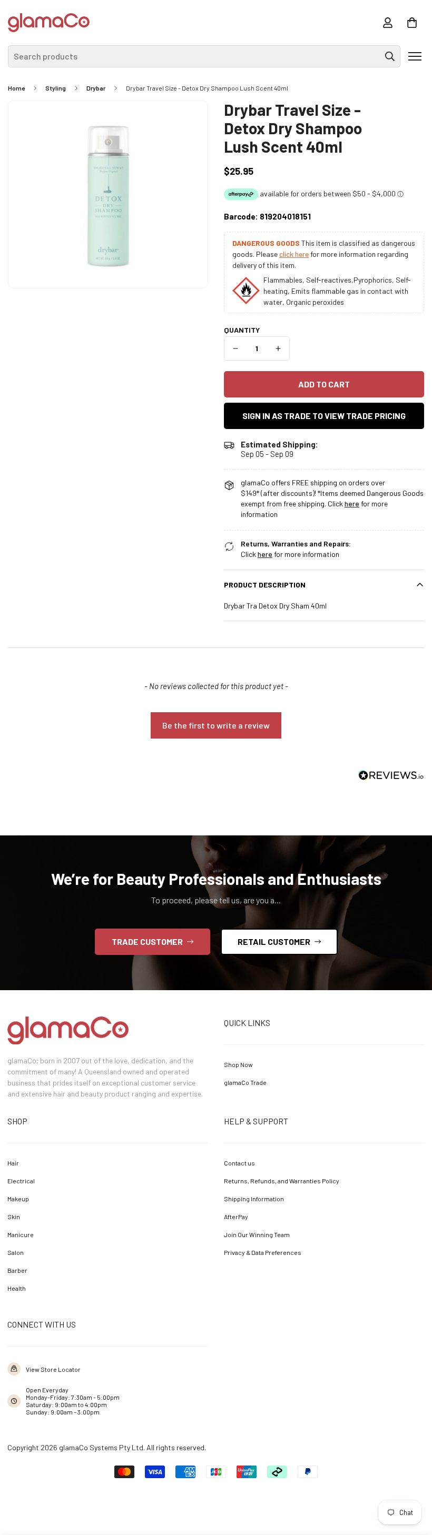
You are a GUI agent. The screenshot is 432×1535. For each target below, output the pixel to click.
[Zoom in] (185, 123)
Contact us (239, 1163)
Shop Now (238, 1064)
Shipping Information (254, 1198)
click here (294, 254)
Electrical (21, 1180)
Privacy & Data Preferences (262, 1252)
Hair (13, 1163)
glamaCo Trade (245, 1082)
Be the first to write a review (216, 725)
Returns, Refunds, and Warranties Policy (281, 1180)
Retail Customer (274, 941)
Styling (55, 88)
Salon (15, 1252)
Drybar (95, 88)
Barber (17, 1270)
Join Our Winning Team (257, 1234)
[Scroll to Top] (408, 1477)
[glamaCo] (49, 22)
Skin (13, 1216)
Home (16, 88)
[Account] (388, 23)
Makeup (18, 1198)
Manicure (20, 1234)
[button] (412, 23)
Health (16, 1288)
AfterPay (236, 1216)
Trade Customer (147, 941)
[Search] (390, 56)
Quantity (242, 329)
